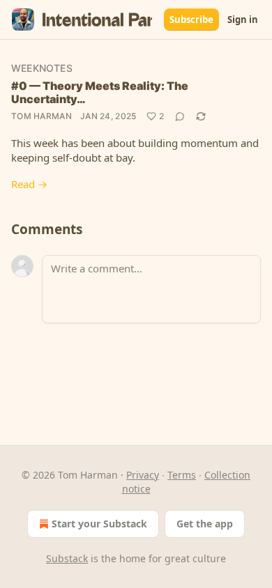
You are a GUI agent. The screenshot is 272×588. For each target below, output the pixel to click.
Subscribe (191, 19)
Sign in (242, 19)
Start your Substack (99, 523)
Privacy (142, 474)
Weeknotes (42, 68)
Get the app (204, 523)
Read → (29, 184)
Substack (67, 558)
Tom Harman (41, 116)
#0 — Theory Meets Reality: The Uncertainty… (99, 92)
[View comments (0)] (180, 116)
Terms (181, 474)
